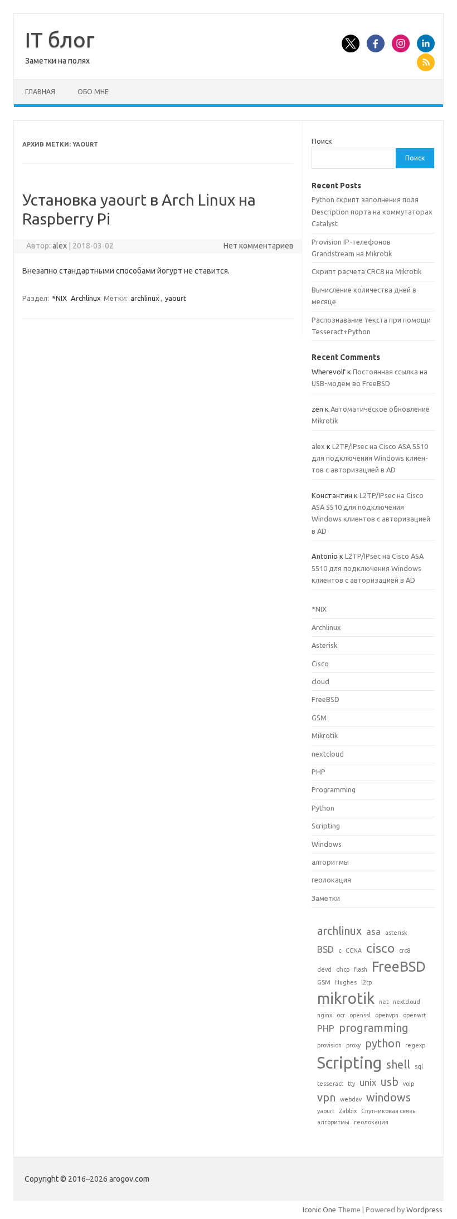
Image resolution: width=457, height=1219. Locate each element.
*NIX (59, 298)
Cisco (320, 663)
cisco (380, 947)
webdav (351, 1099)
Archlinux (86, 298)
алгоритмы (330, 862)
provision (329, 1045)
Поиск (322, 141)
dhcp (342, 969)
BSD (325, 949)
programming (374, 1027)
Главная (40, 91)
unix (367, 1082)
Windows (327, 844)
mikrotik (346, 998)
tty (351, 1083)
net (383, 1001)
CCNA (354, 950)
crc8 (404, 950)
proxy (353, 1045)
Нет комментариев (258, 245)
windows (388, 1097)
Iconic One (319, 1209)
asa (373, 932)
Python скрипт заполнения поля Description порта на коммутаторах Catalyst (372, 211)
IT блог (60, 39)
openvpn (386, 1015)
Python (323, 808)
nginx (324, 1015)
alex (59, 245)
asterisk (396, 932)
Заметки (326, 898)
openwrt (414, 1015)
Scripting (326, 826)
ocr (341, 1015)
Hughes (346, 982)
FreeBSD (325, 699)
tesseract (330, 1083)
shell (398, 1064)
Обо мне (93, 91)
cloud (320, 681)
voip (408, 1083)
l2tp (366, 982)
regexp (415, 1045)
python (383, 1043)
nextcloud (328, 754)
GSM (319, 717)
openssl (360, 1015)
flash (360, 969)
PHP (318, 772)
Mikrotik (325, 735)
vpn (326, 1097)
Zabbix (348, 1111)
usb (389, 1081)
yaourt (175, 298)
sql (419, 1066)
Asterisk (324, 645)
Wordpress (424, 1209)
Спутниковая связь (388, 1111)
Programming (334, 789)
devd (324, 969)
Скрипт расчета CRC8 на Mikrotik (366, 271)
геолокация (331, 880)
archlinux (144, 298)
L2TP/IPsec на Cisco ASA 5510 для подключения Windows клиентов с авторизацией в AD (370, 458)
